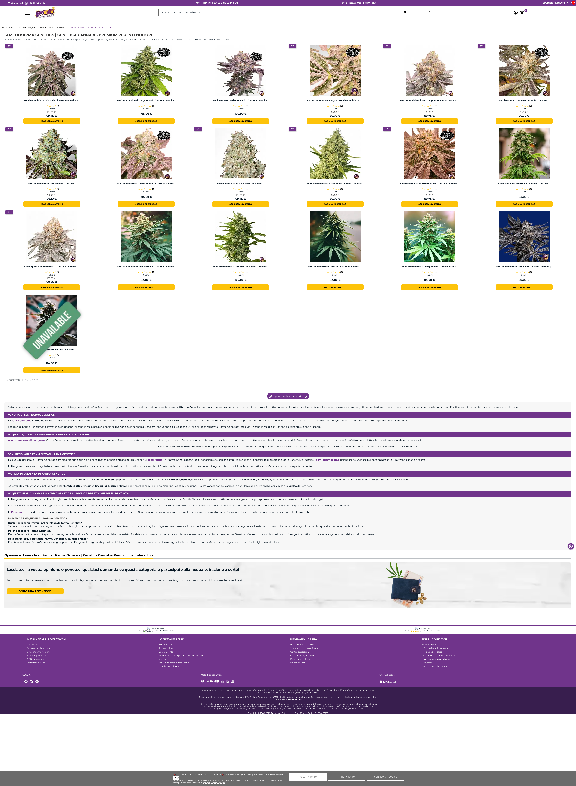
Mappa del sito (298, 662)
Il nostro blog (166, 648)
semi (156, 459)
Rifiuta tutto (347, 777)
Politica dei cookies (432, 651)
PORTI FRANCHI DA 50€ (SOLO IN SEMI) (217, 3)
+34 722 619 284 (36, 3)
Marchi (162, 659)
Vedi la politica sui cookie (214, 782)
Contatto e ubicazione (38, 648)
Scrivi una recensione (35, 591)
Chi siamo (32, 644)
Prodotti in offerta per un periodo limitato (181, 655)
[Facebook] (26, 681)
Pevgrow (16, 512)
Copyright (427, 662)
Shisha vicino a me (37, 662)
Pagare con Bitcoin (300, 659)
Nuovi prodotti (166, 644)
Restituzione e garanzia (302, 644)
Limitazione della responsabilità (438, 655)
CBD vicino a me (36, 659)
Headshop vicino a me (38, 655)
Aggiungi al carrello (52, 121)
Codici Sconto (166, 651)
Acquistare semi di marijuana (26, 440)
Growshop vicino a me (39, 651)
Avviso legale (429, 644)
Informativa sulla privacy (435, 648)
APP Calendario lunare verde (174, 662)
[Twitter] (32, 681)
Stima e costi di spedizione (304, 648)
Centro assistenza (299, 651)
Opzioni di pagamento (302, 655)
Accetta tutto (308, 777)
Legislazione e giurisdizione (436, 659)
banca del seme (21, 420)
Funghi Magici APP (169, 666)
